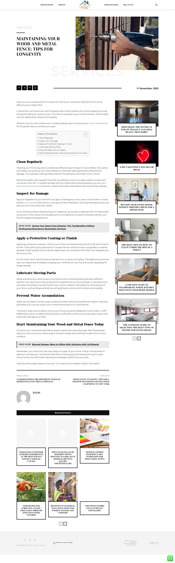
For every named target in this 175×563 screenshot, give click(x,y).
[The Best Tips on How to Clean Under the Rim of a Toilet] (136, 231)
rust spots (28, 203)
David (36, 393)
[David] (23, 398)
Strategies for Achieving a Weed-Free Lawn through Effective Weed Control (31, 510)
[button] (156, 5)
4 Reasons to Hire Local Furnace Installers (94, 508)
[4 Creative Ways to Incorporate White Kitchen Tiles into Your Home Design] (136, 271)
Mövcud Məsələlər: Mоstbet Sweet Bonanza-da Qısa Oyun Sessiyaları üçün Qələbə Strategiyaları (63, 458)
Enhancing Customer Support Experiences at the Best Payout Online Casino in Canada (31, 456)
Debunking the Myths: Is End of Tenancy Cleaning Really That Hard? (136, 129)
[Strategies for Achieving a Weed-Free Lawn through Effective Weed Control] (31, 486)
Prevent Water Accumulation (52, 150)
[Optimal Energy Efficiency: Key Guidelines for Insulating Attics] (94, 433)
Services (24, 27)
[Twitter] (24, 87)
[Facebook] (19, 87)
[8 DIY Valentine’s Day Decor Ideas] (136, 154)
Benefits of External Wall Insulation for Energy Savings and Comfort (63, 509)
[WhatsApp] (35, 87)
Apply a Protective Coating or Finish (55, 144)
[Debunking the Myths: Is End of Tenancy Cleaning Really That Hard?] (136, 114)
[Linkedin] (30, 540)
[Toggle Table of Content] (84, 134)
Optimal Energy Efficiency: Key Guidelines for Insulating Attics (94, 455)
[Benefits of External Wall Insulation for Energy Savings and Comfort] (63, 486)
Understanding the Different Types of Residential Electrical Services (38, 380)
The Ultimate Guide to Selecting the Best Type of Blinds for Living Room (137, 327)
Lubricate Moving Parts (50, 147)
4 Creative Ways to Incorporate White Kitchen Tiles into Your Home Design (137, 287)
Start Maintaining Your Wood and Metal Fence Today (63, 153)
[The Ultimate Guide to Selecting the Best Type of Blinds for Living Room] (136, 311)
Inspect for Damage (48, 141)
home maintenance (98, 123)
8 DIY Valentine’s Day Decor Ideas (137, 168)
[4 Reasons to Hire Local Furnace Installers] (94, 486)
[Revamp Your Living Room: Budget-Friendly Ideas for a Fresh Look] (136, 191)
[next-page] (65, 523)
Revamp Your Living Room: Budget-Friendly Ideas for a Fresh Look (136, 207)
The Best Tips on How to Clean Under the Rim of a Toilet (136, 247)
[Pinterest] (30, 87)
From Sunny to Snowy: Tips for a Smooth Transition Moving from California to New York (90, 381)
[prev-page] (60, 523)
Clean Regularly (46, 138)
